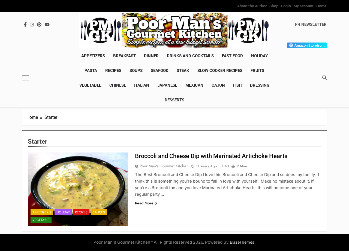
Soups (136, 70)
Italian (141, 85)
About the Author (252, 6)
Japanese (167, 85)
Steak (183, 70)
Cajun (218, 85)
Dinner (151, 55)
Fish (237, 85)
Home (321, 6)
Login (286, 6)
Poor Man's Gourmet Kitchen (164, 166)
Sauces (99, 212)
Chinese (117, 85)
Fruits (257, 70)
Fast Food (232, 55)
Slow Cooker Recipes (219, 70)
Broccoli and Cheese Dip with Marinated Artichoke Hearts (211, 156)
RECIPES (113, 70)
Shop (273, 6)
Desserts (174, 100)
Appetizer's (41, 212)
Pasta (91, 70)
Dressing (259, 85)
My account (304, 6)
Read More (144, 203)
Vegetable (90, 85)
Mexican (194, 85)
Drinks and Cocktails (190, 55)
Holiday (259, 55)
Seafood (160, 70)
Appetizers (93, 55)
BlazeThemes (242, 242)
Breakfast (124, 55)
